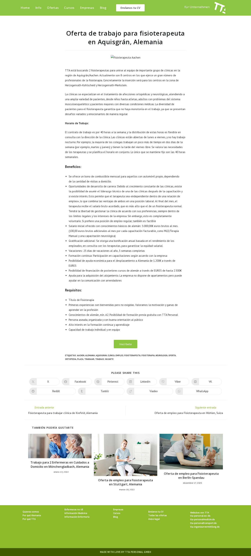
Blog (115, 516)
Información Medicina (75, 513)
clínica (111, 355)
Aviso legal (154, 519)
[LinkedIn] (130, 539)
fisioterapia (148, 355)
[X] (103, 539)
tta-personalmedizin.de (202, 519)
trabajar (89, 359)
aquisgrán (101, 355)
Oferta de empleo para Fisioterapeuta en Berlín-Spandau (191, 476)
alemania (90, 355)
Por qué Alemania (32, 515)
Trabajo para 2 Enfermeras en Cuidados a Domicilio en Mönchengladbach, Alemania (60, 464)
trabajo (99, 359)
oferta (172, 355)
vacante (109, 359)
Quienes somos (31, 511)
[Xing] (138, 539)
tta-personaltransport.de (203, 523)
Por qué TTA (29, 519)
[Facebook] (112, 539)
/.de (208, 515)
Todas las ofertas (157, 515)
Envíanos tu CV (155, 511)
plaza (80, 359)
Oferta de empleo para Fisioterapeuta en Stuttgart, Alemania (125, 482)
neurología (162, 355)
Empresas (118, 509)
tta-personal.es (198, 515)
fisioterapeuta (132, 355)
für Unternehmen (197, 7)
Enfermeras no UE (73, 509)
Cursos (116, 513)
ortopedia (70, 359)
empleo (119, 355)
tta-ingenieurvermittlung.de (205, 526)
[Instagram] (121, 539)
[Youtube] (147, 539)
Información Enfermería (76, 516)
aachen (80, 355)
